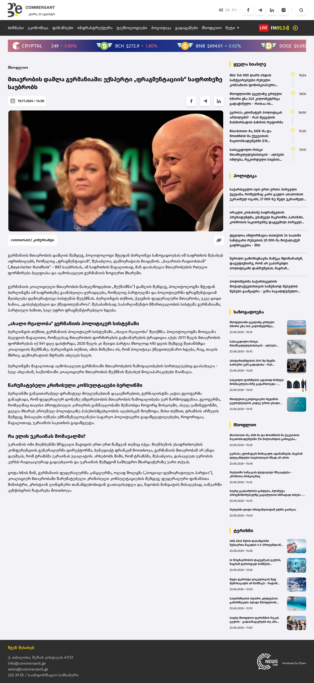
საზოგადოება (249, 312)
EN (227, 10)
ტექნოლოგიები (132, 27)
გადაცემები (186, 27)
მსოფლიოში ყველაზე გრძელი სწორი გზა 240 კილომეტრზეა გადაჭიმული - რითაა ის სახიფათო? (256, 324)
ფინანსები (62, 27)
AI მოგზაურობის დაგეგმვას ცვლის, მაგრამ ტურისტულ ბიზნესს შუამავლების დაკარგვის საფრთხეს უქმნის (256, 562)
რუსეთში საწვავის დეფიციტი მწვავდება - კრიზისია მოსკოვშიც (261, 474)
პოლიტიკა (161, 27)
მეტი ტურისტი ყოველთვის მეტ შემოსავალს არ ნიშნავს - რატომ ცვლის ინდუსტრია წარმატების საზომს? (253, 581)
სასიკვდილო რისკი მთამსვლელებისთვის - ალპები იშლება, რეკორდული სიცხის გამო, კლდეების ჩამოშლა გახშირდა (255, 343)
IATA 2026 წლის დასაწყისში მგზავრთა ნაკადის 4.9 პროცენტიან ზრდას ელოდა (255, 543)
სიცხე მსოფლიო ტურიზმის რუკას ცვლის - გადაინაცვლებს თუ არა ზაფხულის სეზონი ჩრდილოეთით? (255, 620)
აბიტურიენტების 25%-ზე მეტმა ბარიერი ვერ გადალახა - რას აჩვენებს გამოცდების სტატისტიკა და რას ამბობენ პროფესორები (255, 363)
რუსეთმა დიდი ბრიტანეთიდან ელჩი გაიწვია (263, 509)
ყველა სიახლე (250, 64)
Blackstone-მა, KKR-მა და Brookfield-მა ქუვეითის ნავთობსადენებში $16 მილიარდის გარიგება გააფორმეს (264, 437)
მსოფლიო (212, 27)
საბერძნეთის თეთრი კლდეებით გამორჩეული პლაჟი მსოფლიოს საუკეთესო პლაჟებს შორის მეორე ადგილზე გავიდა (255, 600)
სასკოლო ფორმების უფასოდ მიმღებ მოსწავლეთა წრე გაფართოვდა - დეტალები (257, 382)
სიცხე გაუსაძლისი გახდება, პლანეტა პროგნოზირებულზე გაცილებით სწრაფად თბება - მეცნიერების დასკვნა (266, 493)
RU (234, 10)
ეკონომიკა (38, 27)
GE (221, 10)
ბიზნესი (16, 27)
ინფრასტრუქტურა (95, 27)
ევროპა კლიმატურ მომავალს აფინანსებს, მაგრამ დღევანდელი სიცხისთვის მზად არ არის (266, 455)
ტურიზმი (243, 530)
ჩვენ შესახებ (21, 647)
